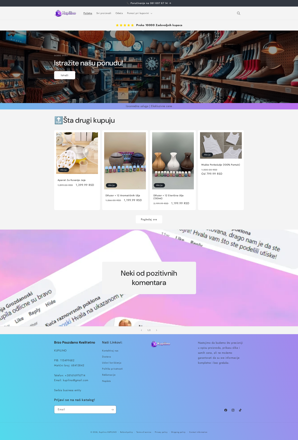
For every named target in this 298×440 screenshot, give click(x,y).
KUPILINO (112, 432)
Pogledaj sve (149, 219)
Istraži (64, 75)
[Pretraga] (238, 13)
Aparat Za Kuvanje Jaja (72, 180)
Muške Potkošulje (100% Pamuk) (220, 164)
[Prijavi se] (112, 410)
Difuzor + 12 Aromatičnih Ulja (123, 195)
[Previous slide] (141, 330)
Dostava (106, 356)
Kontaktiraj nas (110, 350)
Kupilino (103, 432)
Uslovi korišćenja (111, 362)
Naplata (106, 381)
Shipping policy (178, 432)
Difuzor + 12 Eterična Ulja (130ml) (168, 197)
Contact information (198, 432)
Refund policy (126, 432)
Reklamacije (109, 374)
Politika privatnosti (112, 368)
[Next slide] (156, 330)
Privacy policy (161, 432)
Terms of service (143, 432)
